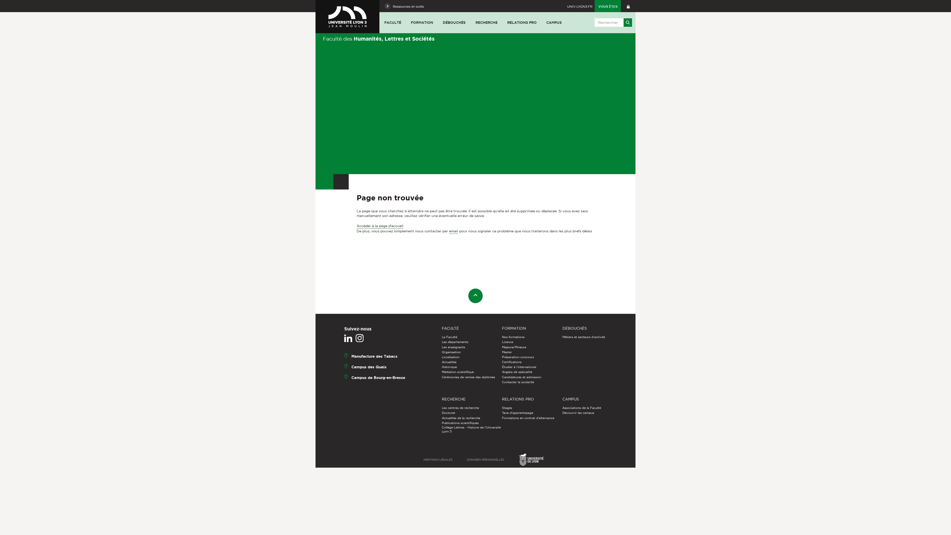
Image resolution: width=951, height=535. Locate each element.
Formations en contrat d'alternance (528, 418)
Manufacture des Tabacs (374, 356)
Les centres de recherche (460, 407)
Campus (554, 23)
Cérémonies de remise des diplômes (468, 377)
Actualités (449, 362)
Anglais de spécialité (517, 372)
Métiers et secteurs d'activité (583, 337)
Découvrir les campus (578, 412)
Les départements (455, 342)
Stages (507, 407)
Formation (422, 23)
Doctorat (448, 412)
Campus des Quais (369, 367)
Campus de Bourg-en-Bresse (378, 377)
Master (507, 352)
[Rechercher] (628, 22)
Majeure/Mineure (514, 347)
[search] (612, 22)
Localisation (450, 357)
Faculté (392, 23)
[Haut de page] (475, 296)
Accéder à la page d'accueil (380, 226)
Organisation (451, 352)
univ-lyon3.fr (579, 6)
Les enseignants (453, 347)
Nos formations (513, 337)
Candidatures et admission (521, 377)
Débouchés (454, 23)
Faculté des (379, 39)
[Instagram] (360, 338)
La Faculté (449, 337)
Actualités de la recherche (461, 418)
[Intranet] (628, 6)
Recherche (487, 23)
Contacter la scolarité (518, 382)
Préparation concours (518, 357)
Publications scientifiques (460, 423)
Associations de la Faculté (581, 407)
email (453, 231)
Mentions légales (437, 459)
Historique (449, 367)
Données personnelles (485, 459)
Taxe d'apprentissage (517, 412)
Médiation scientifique (458, 372)
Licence (507, 342)
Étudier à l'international (519, 367)
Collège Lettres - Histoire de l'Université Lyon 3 (471, 429)
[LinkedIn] (348, 338)
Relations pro (522, 23)
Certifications (512, 362)
